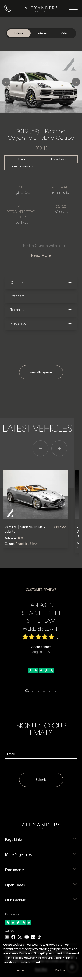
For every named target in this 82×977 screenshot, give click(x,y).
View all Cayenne (41, 372)
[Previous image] (6, 82)
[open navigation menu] (72, 7)
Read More (41, 255)
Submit (41, 780)
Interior (42, 33)
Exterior (19, 33)
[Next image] (76, 82)
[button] (27, 691)
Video (64, 33)
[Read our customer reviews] (41, 922)
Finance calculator (22, 166)
